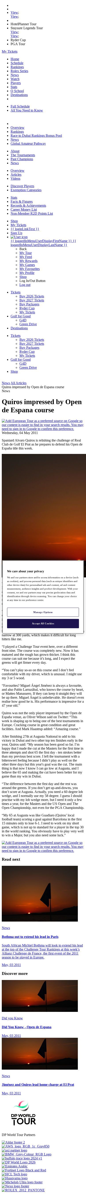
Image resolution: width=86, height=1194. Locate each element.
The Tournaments (23, 155)
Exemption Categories (26, 190)
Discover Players (22, 186)
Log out (24, 285)
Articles (16, 174)
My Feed (25, 257)
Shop (23, 277)
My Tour (25, 253)
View (14, 12)
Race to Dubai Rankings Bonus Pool (36, 135)
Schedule (17, 63)
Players (16, 83)
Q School (17, 91)
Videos (15, 178)
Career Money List (24, 209)
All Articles (18, 383)
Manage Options (43, 612)
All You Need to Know (27, 110)
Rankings (17, 67)
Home (15, 59)
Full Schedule (20, 106)
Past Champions (22, 159)
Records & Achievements (28, 205)
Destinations (19, 95)
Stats (14, 87)
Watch (15, 79)
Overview (17, 127)
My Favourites (29, 269)
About (15, 151)
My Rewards (28, 261)
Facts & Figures (22, 201)
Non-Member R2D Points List (32, 213)
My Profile (26, 273)
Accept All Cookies (43, 623)
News (15, 75)
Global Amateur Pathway (28, 143)
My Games (27, 265)
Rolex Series (19, 71)
